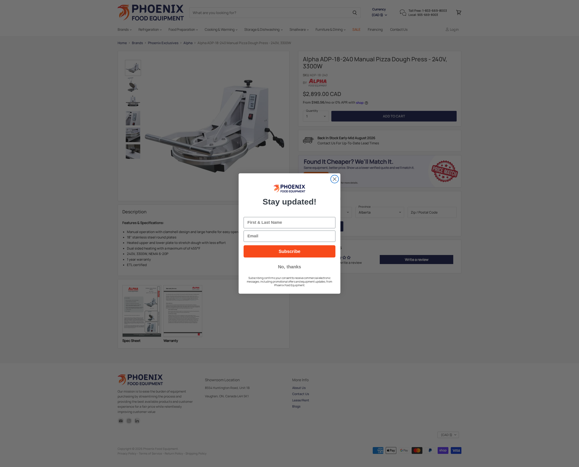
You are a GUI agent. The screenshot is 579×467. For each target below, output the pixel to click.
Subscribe (289, 251)
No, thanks (289, 266)
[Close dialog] (335, 179)
